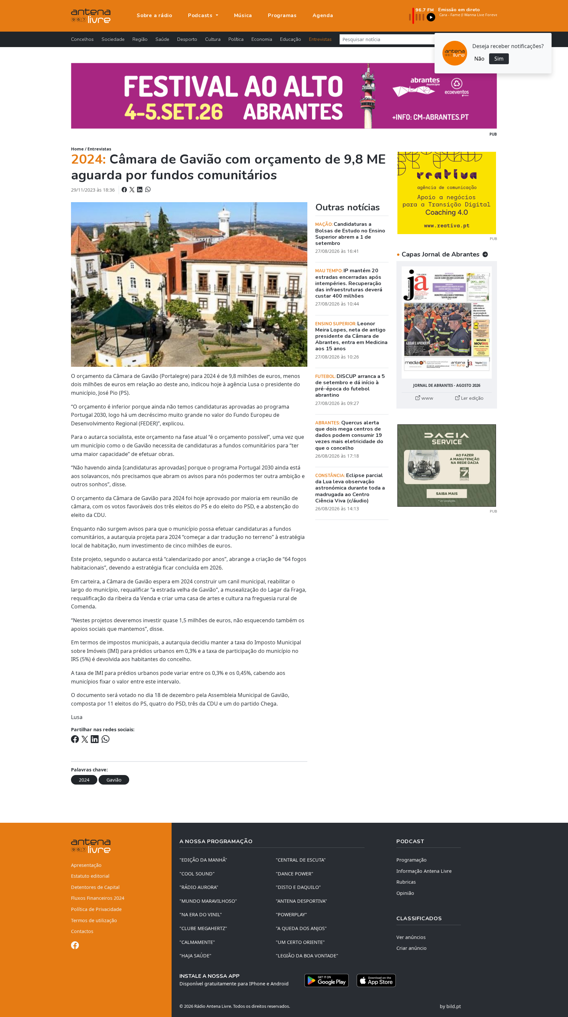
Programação (411, 860)
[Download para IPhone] (376, 980)
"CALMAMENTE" (197, 942)
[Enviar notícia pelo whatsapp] (147, 189)
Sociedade (113, 39)
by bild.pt (450, 1006)
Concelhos (82, 39)
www (426, 398)
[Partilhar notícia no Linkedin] (140, 189)
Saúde (162, 39)
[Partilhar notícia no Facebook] (125, 189)
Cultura (213, 39)
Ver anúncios (411, 937)
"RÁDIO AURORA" (198, 887)
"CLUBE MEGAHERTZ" (203, 928)
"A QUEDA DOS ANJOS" (301, 928)
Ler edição (472, 398)
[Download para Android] (326, 980)
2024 (84, 780)
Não (479, 58)
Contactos (82, 931)
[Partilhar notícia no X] (132, 189)
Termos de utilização (94, 920)
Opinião (405, 893)
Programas (282, 15)
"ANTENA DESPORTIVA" (301, 901)
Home (77, 149)
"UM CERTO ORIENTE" (300, 942)
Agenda (323, 15)
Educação (290, 39)
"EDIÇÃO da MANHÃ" (203, 860)
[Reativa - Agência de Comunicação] (446, 192)
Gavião (113, 780)
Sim (499, 58)
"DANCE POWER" (294, 873)
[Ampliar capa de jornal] (447, 322)
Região (140, 39)
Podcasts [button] (201, 15)
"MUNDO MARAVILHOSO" (208, 901)
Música (243, 15)
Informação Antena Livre (424, 871)
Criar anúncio (411, 948)
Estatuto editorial (90, 876)
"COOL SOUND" (197, 873)
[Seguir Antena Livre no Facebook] (75, 946)
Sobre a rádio (154, 15)
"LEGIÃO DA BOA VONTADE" (307, 955)
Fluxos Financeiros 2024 (97, 898)
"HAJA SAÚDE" (195, 955)
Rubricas (406, 882)
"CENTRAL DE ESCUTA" (301, 860)
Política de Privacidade (96, 909)
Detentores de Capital (95, 887)
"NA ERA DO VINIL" (200, 914)
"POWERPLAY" (291, 914)
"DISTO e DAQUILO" (298, 887)
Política (236, 39)
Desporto (187, 39)
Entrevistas (320, 39)
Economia (261, 39)
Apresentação (86, 865)
